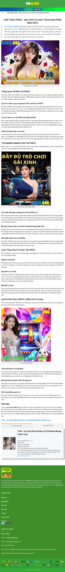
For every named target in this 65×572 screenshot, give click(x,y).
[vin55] (32, 4)
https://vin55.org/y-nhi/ (23, 455)
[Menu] (2, 4)
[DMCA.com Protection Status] (6, 523)
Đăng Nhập (5, 501)
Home (3, 13)
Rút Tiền (4, 509)
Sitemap (4, 521)
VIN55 (20, 29)
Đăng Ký (4, 497)
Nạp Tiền (4, 505)
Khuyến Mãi (5, 517)
